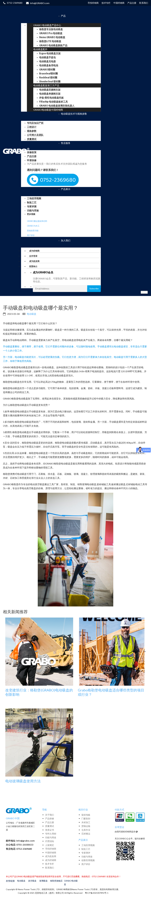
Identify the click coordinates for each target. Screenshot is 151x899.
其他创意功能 (32, 230)
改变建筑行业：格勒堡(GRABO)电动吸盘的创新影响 (39, 692)
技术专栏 (49, 863)
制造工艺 (85, 849)
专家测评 (85, 852)
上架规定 (49, 845)
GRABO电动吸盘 (71, 882)
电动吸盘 (31, 313)
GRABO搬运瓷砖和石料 (37, 221)
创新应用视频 (88, 860)
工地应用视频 (88, 845)
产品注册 (49, 822)
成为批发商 (50, 856)
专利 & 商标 (50, 833)
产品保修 (49, 818)
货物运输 (85, 826)
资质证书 (49, 830)
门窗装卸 (85, 818)
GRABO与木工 (33, 226)
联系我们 (49, 867)
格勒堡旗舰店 (56, 880)
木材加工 (85, 822)
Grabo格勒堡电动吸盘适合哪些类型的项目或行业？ (111, 692)
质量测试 (49, 826)
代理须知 (49, 841)
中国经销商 (50, 852)
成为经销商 (50, 860)
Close (144, 292)
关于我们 (49, 814)
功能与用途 (50, 837)
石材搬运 (85, 833)
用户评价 (31, 235)
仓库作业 (85, 830)
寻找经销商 (50, 848)
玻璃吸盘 (43, 880)
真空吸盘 (32, 880)
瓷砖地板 (85, 814)
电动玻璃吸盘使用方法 (23, 781)
